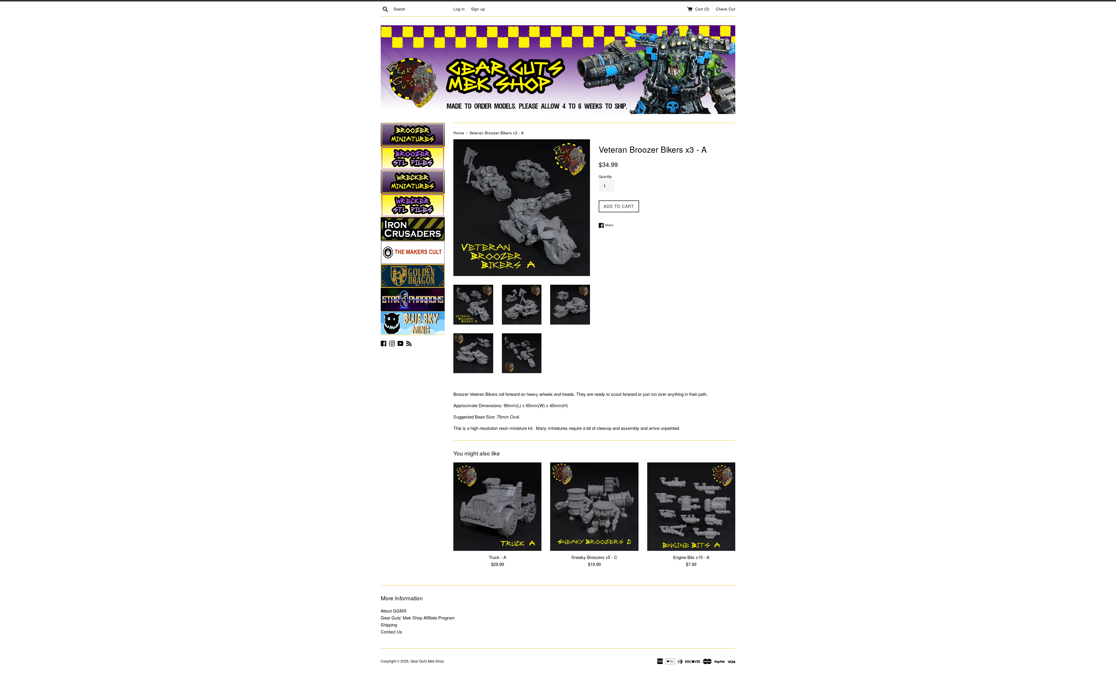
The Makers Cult (413, 252)
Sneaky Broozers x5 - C (594, 557)
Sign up (478, 9)
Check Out (725, 9)
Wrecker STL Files (413, 205)
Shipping (389, 625)
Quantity (605, 176)
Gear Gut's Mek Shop (427, 660)
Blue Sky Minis (413, 323)
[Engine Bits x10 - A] (691, 506)
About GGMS (394, 611)
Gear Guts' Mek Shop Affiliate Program (418, 618)
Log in (459, 9)
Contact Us (391, 632)
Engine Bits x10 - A (691, 557)
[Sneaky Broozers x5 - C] (594, 506)
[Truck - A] (497, 506)
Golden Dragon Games (413, 276)
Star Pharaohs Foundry (413, 299)
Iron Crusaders (413, 229)
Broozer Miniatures (413, 134)
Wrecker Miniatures (413, 181)
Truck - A (497, 557)
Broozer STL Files (413, 158)
